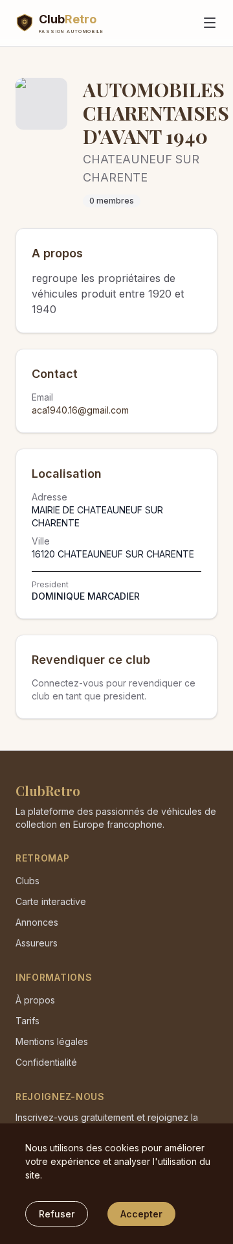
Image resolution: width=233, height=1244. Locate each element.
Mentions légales (52, 1041)
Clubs (27, 880)
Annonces (37, 922)
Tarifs (27, 1020)
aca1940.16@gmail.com (80, 410)
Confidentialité (46, 1062)
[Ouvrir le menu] (209, 22)
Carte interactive (51, 901)
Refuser (56, 1213)
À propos (35, 999)
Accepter (141, 1213)
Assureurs (37, 942)
